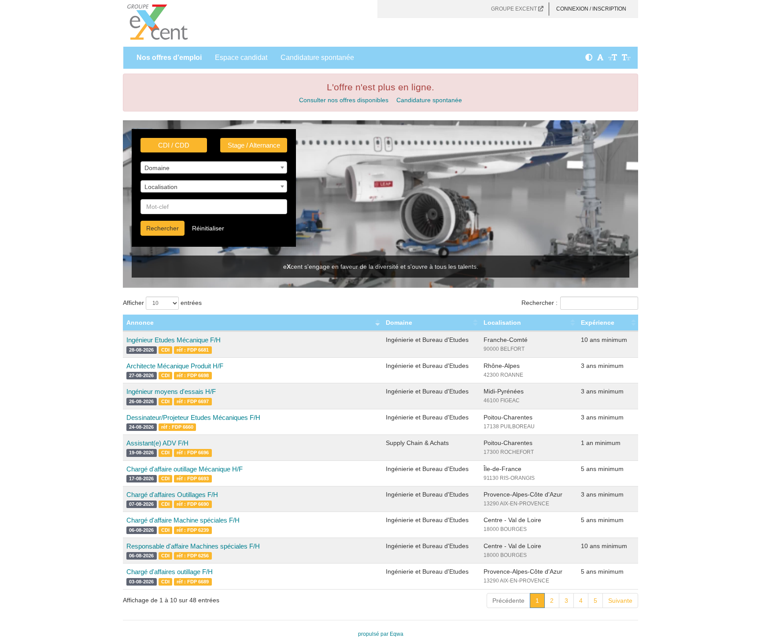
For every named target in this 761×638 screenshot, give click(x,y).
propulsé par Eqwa (380, 634)
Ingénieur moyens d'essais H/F (171, 391)
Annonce (140, 322)
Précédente (508, 600)
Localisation (502, 322)
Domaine (399, 322)
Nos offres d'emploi (169, 57)
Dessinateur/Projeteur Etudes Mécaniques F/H (193, 417)
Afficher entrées (162, 302)
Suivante (620, 600)
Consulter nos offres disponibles (343, 100)
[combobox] (213, 167)
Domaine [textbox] (157, 167)
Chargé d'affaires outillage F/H (169, 571)
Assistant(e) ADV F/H (157, 443)
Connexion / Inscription (591, 9)
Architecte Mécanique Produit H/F (174, 366)
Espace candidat (241, 57)
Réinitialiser (208, 228)
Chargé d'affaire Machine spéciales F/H (183, 520)
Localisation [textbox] (160, 186)
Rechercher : (539, 302)
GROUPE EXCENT (514, 9)
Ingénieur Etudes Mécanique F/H (173, 340)
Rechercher (162, 228)
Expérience (597, 322)
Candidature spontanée (317, 57)
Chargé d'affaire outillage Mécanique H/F (184, 469)
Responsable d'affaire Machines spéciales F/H (193, 546)
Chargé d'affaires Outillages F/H (172, 494)
